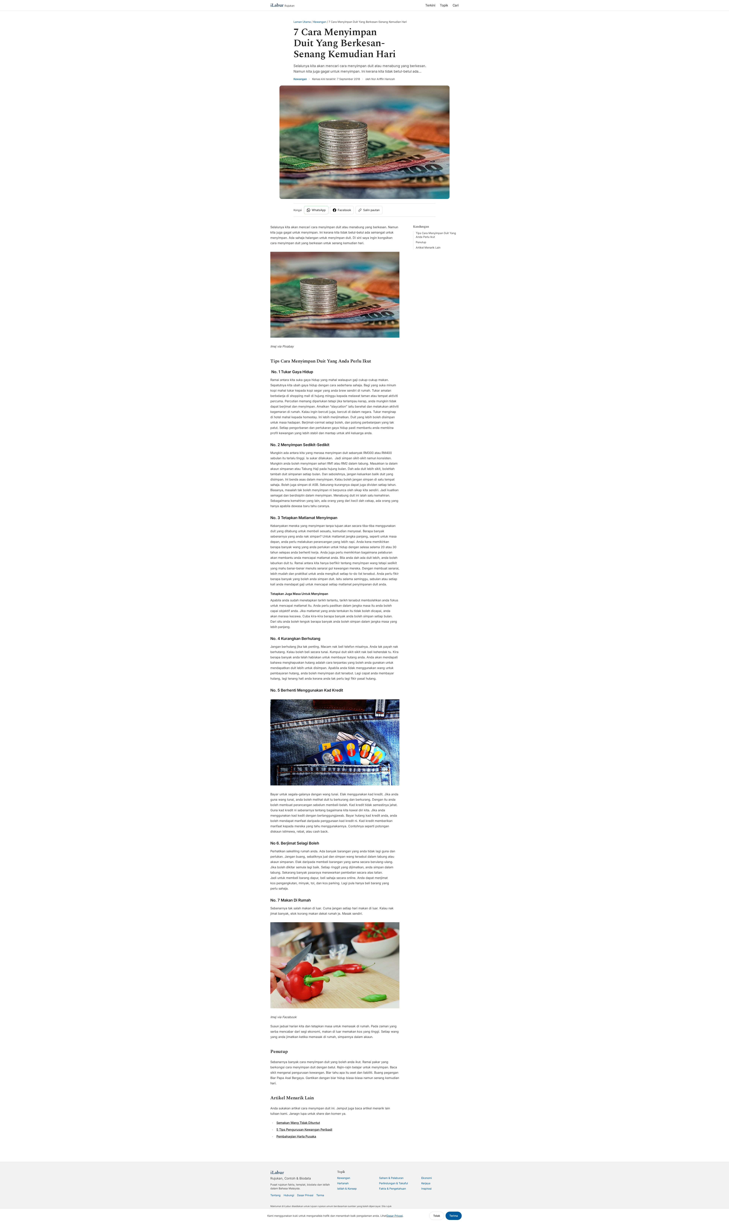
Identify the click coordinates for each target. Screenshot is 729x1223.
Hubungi (289, 1195)
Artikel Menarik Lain (428, 247)
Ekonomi (426, 1177)
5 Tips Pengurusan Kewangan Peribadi (304, 1129)
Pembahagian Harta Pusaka (296, 1136)
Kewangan (319, 21)
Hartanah (343, 1183)
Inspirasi (426, 1188)
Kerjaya (425, 1183)
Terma (320, 1195)
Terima (453, 1215)
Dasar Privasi (305, 1195)
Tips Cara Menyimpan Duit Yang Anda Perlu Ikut (436, 234)
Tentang (275, 1195)
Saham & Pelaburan (391, 1177)
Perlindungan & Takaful (393, 1183)
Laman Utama (302, 21)
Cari (456, 5)
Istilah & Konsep (347, 1188)
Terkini (430, 5)
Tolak (436, 1215)
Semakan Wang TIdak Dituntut (298, 1123)
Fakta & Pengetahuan (392, 1188)
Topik (444, 5)
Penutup (421, 242)
